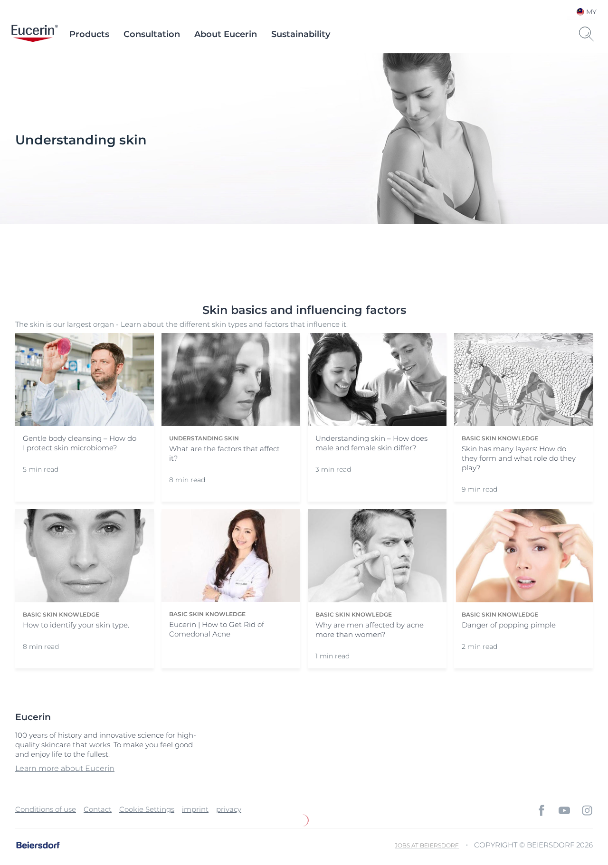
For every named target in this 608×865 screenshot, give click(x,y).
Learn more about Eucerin (64, 768)
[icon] (541, 810)
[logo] (34, 34)
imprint (195, 809)
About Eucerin (225, 34)
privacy (228, 809)
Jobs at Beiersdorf (427, 845)
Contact (98, 809)
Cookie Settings (146, 809)
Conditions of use (45, 809)
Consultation (152, 34)
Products (89, 34)
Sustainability (300, 34)
